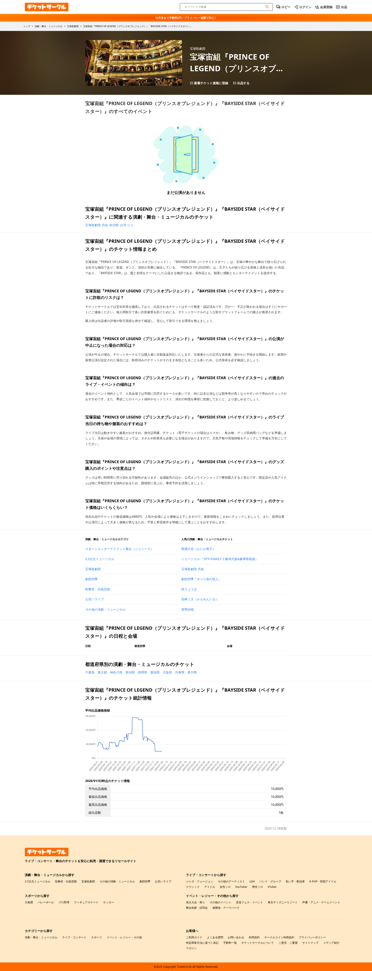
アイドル (209, 887)
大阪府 (167, 672)
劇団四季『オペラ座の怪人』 (201, 579)
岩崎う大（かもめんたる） (200, 599)
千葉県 (90, 672)
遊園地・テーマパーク (225, 907)
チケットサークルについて (257, 942)
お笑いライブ (94, 599)
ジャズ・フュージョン (199, 881)
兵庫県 (179, 672)
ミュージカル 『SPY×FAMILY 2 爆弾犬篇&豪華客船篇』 (219, 559)
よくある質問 (215, 937)
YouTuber (241, 887)
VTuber (272, 887)
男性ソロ (257, 887)
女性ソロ (225, 887)
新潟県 (130, 672)
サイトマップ (310, 942)
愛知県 (155, 672)
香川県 (192, 672)
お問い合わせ (236, 937)
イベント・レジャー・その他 (124, 937)
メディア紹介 (331, 942)
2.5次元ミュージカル (99, 559)
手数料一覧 (230, 942)
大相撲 (29, 902)
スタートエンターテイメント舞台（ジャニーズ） (119, 549)
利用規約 (254, 937)
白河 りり (126, 225)
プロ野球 (64, 902)
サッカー (108, 902)
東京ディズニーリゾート (283, 902)
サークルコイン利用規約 (279, 937)
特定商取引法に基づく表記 (202, 942)
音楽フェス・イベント (249, 902)
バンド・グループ (270, 881)
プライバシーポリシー (312, 937)
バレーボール (46, 902)
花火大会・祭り (195, 902)
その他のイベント (220, 902)
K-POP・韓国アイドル (322, 881)
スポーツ (96, 937)
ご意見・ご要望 (288, 942)
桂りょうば (189, 589)
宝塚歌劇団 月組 (96, 225)
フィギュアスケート (86, 902)
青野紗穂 (187, 609)
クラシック (193, 887)
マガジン (191, 948)
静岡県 (142, 672)
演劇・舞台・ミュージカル (41, 937)
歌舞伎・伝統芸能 (97, 589)
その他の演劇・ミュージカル (105, 609)
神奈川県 (116, 672)
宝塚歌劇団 (93, 569)
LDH (252, 881)
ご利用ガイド (194, 937)
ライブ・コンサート (74, 937)
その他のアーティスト (231, 881)
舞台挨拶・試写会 (197, 907)
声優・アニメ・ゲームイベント (321, 902)
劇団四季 (91, 579)
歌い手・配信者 (295, 881)
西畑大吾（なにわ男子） (198, 549)
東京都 (102, 672)
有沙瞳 (114, 225)
